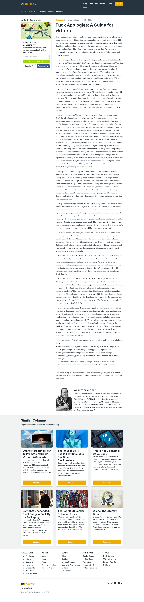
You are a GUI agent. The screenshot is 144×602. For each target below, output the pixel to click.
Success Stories (48, 568)
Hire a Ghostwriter (28, 568)
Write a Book (88, 559)
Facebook (42, 66)
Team (44, 559)
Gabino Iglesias (35, 20)
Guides (65, 559)
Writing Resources (90, 568)
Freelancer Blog (68, 571)
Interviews (42, 11)
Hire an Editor (26, 559)
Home (23, 11)
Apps (35, 4)
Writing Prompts (109, 559)
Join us (119, 4)
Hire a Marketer (27, 565)
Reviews (59, 11)
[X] (108, 583)
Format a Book (88, 565)
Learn (102, 4)
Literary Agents (109, 562)
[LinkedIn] (115, 583)
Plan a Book (87, 562)
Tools (110, 4)
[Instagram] (112, 583)
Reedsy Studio (88, 556)
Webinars (65, 568)
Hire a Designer (27, 562)
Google (28, 66)
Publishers (107, 565)
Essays (51, 11)
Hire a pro (94, 4)
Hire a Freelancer (27, 556)
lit (26, 3)
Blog (85, 4)
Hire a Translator (27, 571)
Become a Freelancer (50, 565)
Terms (23, 592)
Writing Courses (68, 562)
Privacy (30, 592)
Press (44, 562)
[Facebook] (118, 583)
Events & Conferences (71, 565)
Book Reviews (108, 556)
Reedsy (30, 588)
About (44, 556)
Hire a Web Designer (29, 574)
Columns (31, 11)
